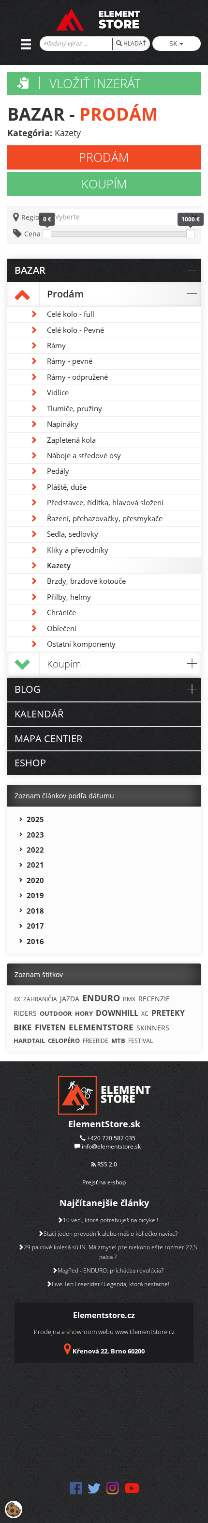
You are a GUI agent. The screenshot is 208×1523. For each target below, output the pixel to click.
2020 (35, 880)
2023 (35, 834)
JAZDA (69, 998)
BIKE (23, 1027)
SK (174, 43)
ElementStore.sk (104, 1124)
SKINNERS (152, 1027)
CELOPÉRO (64, 1040)
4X (17, 999)
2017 (35, 926)
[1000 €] (190, 233)
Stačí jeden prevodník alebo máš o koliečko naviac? (111, 1233)
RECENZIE (154, 998)
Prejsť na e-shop (104, 1182)
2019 (35, 895)
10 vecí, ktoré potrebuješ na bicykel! (110, 1220)
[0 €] (47, 233)
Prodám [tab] (104, 157)
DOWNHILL (117, 1013)
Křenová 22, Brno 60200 (109, 1351)
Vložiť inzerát (95, 83)
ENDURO (101, 998)
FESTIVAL (140, 1041)
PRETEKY (168, 1013)
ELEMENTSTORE (101, 1027)
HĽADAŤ (134, 43)
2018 (35, 911)
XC (145, 1014)
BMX (129, 999)
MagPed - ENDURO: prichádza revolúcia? (110, 1270)
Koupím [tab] (104, 183)
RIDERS (25, 1013)
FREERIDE (95, 1041)
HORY (84, 1013)
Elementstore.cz (104, 1315)
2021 (35, 865)
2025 (35, 819)
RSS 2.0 (106, 1164)
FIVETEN (50, 1027)
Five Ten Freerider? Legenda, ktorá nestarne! (110, 1284)
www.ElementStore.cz (145, 1331)
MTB (118, 1040)
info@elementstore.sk (111, 1146)
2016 (35, 941)
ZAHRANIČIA (40, 999)
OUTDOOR (56, 1013)
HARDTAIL (29, 1040)
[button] (124, 217)
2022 (35, 850)
